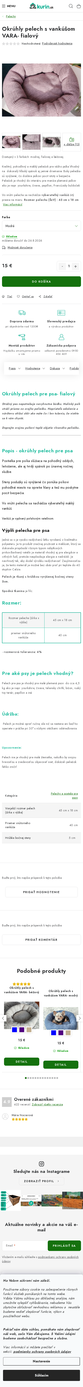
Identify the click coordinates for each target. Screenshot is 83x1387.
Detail (22, 1062)
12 (55, 1078)
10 (50, 1078)
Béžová (29, 1029)
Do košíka (41, 282)
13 (57, 1078)
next (79, 1018)
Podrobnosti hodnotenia (57, 43)
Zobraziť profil (39, 1181)
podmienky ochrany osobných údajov (42, 1351)
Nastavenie (41, 1361)
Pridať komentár (41, 940)
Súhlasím (41, 1375)
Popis (12, 368)
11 (52, 1078)
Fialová (21, 1029)
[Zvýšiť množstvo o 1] (75, 266)
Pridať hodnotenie (41, 892)
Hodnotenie (32, 368)
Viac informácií (12, 204)
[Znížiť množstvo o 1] (62, 266)
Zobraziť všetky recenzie (47, 1104)
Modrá (14, 1029)
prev (3, 1018)
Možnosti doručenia (20, 247)
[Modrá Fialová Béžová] (21, 1015)
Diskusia (55, 368)
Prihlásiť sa (64, 1246)
